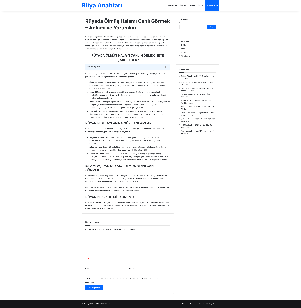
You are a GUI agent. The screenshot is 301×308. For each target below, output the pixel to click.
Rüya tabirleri (212, 5)
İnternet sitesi (134, 269)
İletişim (183, 5)
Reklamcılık (172, 5)
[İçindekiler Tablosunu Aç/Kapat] (165, 67)
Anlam (192, 5)
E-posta (88, 269)
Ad (87, 259)
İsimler (201, 5)
